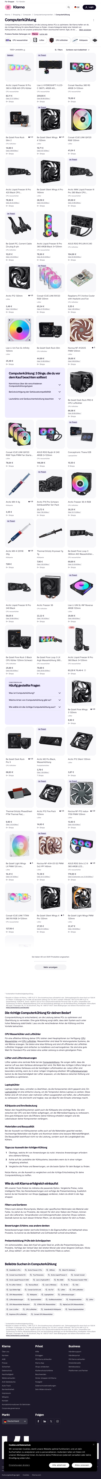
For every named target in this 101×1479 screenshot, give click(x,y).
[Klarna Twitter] (51, 1421)
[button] (77, 7)
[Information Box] (24, 50)
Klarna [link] (7, 15)
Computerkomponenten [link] (43, 15)
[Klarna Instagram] (57, 1421)
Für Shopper (9, 2)
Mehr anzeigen (85, 30)
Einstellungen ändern (19, 1465)
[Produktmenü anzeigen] (93, 20)
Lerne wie (43, 34)
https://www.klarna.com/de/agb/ (17, 1007)
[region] (50, 1456)
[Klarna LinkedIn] (45, 1421)
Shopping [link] (16, 15)
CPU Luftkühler (29, 1041)
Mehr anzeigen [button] (51, 967)
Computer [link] (27, 15)
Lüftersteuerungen (79, 1071)
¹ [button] (12, 98)
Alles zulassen (82, 1465)
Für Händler (20, 2)
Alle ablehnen (59, 1465)
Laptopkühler (11, 1092)
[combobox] (77, 50)
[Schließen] (93, 1444)
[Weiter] (92, 40)
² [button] (80, 877)
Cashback (43, 1194)
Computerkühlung (51, 1062)
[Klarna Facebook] (38, 1421)
